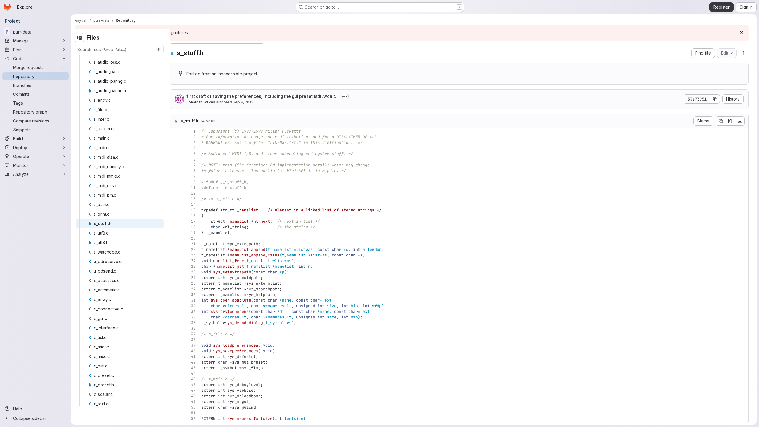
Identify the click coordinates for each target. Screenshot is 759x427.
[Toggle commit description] (345, 96)
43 (193, 367)
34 (193, 317)
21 (193, 243)
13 (193, 198)
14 (193, 204)
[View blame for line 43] (175, 368)
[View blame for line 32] (175, 306)
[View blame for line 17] (175, 221)
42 (193, 362)
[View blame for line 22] (175, 249)
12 (193, 193)
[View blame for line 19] (175, 232)
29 (193, 288)
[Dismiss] (741, 32)
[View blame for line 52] (175, 418)
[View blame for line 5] (175, 154)
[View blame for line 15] (175, 210)
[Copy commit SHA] (715, 99)
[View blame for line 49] (175, 401)
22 (193, 249)
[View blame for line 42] (175, 362)
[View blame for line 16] (175, 216)
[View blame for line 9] (175, 176)
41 (193, 356)
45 (193, 379)
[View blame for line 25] (175, 266)
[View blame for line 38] (175, 339)
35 (193, 322)
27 (193, 277)
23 (193, 255)
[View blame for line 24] (175, 261)
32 (193, 305)
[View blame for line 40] (175, 351)
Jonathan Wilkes (200, 102)
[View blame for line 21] (175, 244)
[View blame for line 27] (175, 278)
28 (193, 283)
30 (193, 294)
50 (193, 407)
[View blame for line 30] (175, 294)
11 (193, 187)
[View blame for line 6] (175, 159)
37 (193, 334)
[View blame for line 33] (175, 311)
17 (193, 221)
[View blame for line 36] (175, 328)
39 (193, 345)
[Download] (740, 121)
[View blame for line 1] (175, 131)
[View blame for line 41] (175, 356)
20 (193, 238)
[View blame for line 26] (175, 272)
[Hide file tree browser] (79, 37)
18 (193, 227)
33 (193, 311)
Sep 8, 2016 (243, 102)
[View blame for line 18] (175, 227)
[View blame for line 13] (175, 199)
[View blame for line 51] (175, 413)
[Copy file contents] (720, 121)
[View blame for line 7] (175, 165)
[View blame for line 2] (175, 137)
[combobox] (119, 49)
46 (193, 384)
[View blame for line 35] (175, 323)
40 (193, 350)
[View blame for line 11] (175, 187)
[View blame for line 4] (175, 148)
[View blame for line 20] (175, 238)
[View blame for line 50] (175, 407)
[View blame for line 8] (175, 170)
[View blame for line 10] (175, 182)
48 (193, 396)
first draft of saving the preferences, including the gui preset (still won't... (262, 96)
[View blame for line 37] (175, 334)
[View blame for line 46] (175, 385)
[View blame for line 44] (175, 373)
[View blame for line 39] (175, 345)
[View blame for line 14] (175, 204)
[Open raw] (730, 121)
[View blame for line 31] (175, 300)
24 (193, 260)
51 (193, 412)
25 (193, 266)
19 (193, 232)
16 (193, 215)
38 (193, 339)
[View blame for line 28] (175, 283)
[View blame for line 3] (175, 142)
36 (193, 328)
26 (193, 272)
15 (193, 210)
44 (193, 373)
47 (193, 390)
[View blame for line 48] (175, 396)
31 (193, 300)
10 (193, 181)
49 (193, 401)
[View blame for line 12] (175, 193)
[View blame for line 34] (175, 317)
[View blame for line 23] (175, 255)
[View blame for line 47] (175, 390)
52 (193, 418)
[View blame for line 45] (175, 379)
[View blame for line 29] (175, 289)
